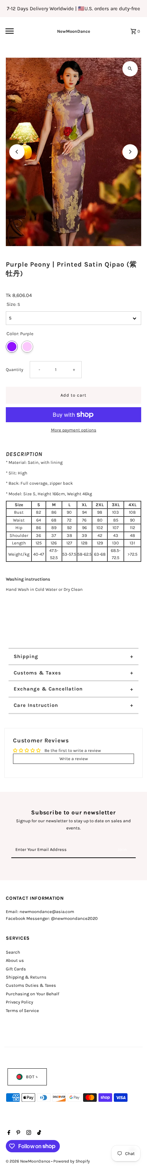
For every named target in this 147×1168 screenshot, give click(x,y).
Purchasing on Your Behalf (32, 993)
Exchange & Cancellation (48, 689)
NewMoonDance (73, 31)
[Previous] (17, 151)
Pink (27, 347)
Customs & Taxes (37, 673)
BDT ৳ (32, 1076)
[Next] (130, 151)
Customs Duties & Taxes (31, 985)
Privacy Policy (19, 1002)
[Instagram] (28, 1133)
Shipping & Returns (26, 977)
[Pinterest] (17, 1133)
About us (15, 960)
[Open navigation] (20, 31)
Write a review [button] (73, 758)
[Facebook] (8, 1133)
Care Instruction (36, 705)
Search (13, 952)
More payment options (73, 429)
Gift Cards (16, 968)
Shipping (26, 656)
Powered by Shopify (71, 1161)
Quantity (14, 369)
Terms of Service (22, 1010)
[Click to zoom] (130, 68)
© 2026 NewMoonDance (28, 1161)
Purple (12, 347)
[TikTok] (38, 1133)
